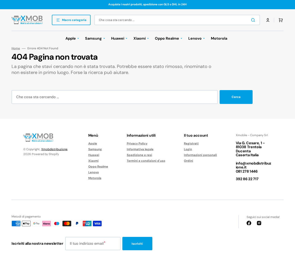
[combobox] (177, 20)
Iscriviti (137, 244)
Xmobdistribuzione (54, 149)
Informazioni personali (200, 155)
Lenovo (93, 172)
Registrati (191, 143)
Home (16, 48)
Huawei (93, 155)
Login (188, 149)
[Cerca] (254, 20)
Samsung (95, 149)
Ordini (188, 161)
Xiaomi (93, 161)
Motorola (94, 178)
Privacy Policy (137, 143)
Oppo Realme (98, 166)
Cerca (236, 97)
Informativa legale (140, 149)
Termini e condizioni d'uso (146, 161)
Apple (92, 143)
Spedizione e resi (139, 155)
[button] (268, 20)
